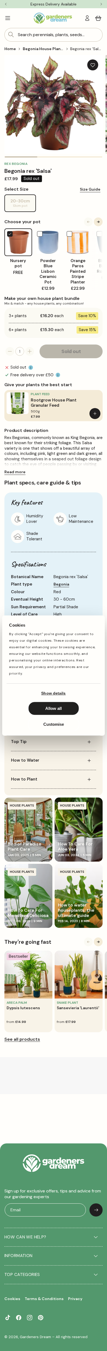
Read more (15, 472)
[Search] (11, 34)
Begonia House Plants (44, 48)
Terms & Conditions (44, 1298)
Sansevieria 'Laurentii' (78, 1007)
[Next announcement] (101, 4)
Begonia (61, 584)
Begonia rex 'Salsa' (86, 48)
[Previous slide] (88, 221)
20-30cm (23, 205)
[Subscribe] (96, 1210)
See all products (22, 1039)
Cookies (12, 1298)
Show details (53, 693)
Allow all (53, 708)
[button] (7, 18)
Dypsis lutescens (23, 1007)
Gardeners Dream (35, 1337)
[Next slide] (98, 221)
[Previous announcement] (5, 4)
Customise (53, 724)
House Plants (22, 805)
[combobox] (53, 34)
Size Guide (90, 189)
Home (10, 48)
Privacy (75, 1298)
